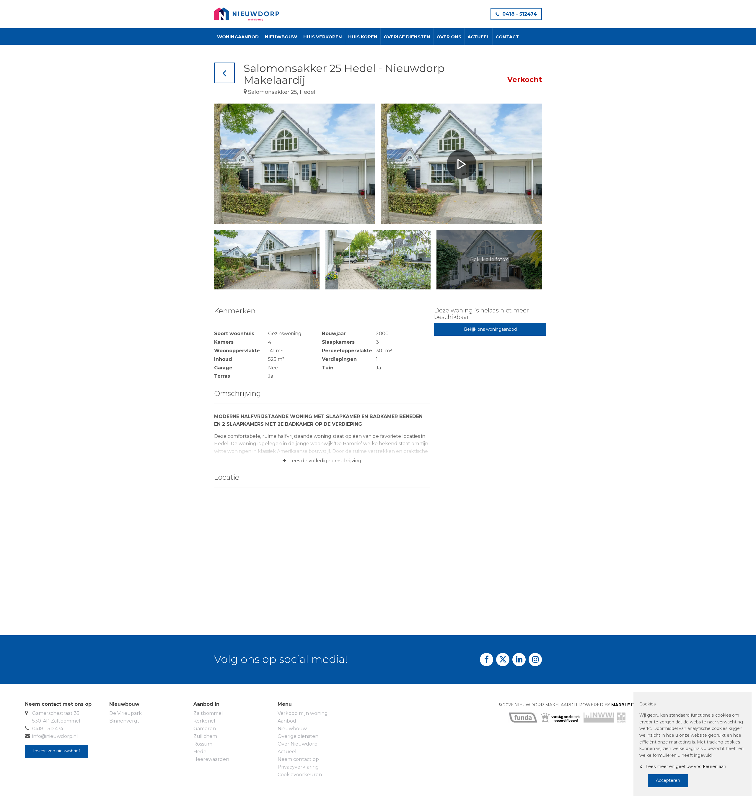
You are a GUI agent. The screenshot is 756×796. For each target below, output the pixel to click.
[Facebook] (486, 659)
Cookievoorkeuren (300, 774)
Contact (507, 37)
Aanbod (287, 721)
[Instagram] (535, 659)
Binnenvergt (124, 721)
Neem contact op (298, 759)
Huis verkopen (322, 37)
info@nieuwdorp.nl (55, 736)
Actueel (478, 37)
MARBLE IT (623, 704)
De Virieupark (125, 713)
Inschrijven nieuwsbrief (56, 751)
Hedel (200, 751)
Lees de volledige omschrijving (321, 461)
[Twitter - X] (502, 659)
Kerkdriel (204, 721)
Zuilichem (205, 736)
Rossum (202, 744)
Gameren (204, 728)
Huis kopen (362, 37)
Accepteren (668, 780)
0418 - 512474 (519, 14)
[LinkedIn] (519, 659)
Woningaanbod (238, 37)
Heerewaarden (211, 759)
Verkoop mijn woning (303, 713)
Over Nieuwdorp (297, 744)
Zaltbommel (208, 713)
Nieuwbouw (281, 37)
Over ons (448, 37)
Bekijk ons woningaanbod (490, 329)
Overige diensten (407, 37)
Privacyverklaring (298, 767)
